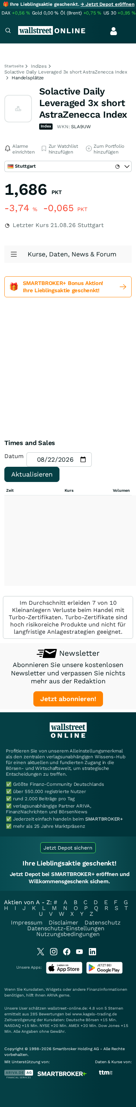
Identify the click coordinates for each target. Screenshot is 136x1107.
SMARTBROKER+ (104, 819)
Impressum (26, 922)
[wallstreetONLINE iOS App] (64, 972)
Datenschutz (103, 922)
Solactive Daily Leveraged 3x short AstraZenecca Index (65, 72)
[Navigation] (8, 31)
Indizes (39, 66)
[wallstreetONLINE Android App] (104, 972)
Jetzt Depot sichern (68, 848)
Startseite (14, 66)
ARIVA (52, 995)
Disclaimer (63, 922)
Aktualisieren (32, 474)
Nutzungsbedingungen (68, 934)
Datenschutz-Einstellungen (65, 928)
